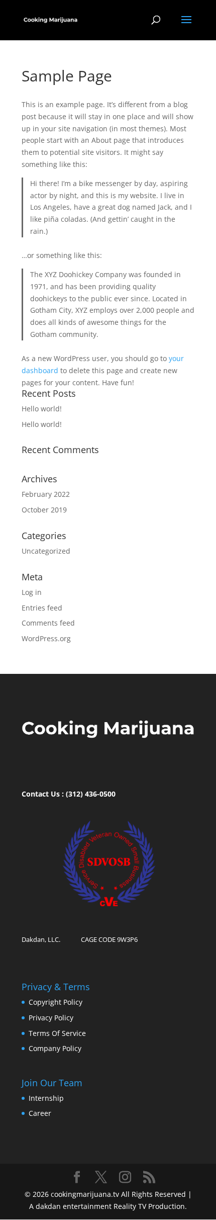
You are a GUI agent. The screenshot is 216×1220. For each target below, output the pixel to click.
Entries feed (42, 608)
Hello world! (42, 408)
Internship (46, 1098)
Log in (32, 592)
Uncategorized (46, 551)
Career (40, 1113)
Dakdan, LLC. (41, 939)
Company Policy (55, 1048)
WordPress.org (46, 638)
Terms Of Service (57, 1033)
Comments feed (48, 623)
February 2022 (46, 494)
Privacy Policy (51, 1017)
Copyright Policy (55, 1002)
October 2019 (44, 509)
